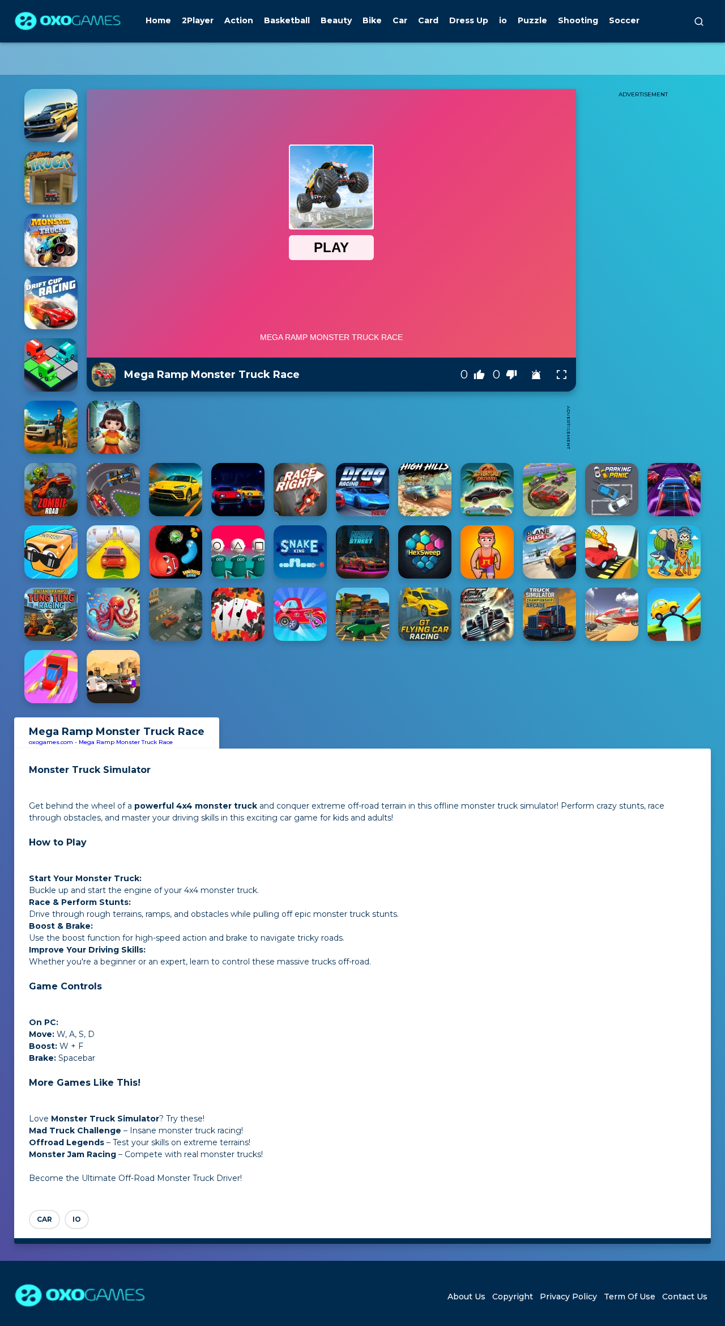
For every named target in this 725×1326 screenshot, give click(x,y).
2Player (198, 20)
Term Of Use (629, 1296)
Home (158, 20)
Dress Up (468, 20)
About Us (466, 1296)
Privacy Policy (568, 1296)
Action (238, 20)
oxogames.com (51, 742)
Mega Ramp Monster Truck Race (126, 742)
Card (428, 20)
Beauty (336, 20)
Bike (372, 20)
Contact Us (684, 1296)
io (503, 20)
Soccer (624, 20)
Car (400, 20)
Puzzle (532, 20)
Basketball (287, 20)
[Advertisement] (353, 427)
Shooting (578, 20)
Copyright (512, 1296)
